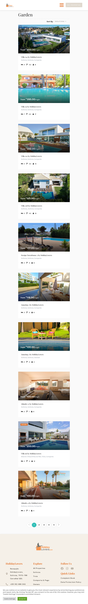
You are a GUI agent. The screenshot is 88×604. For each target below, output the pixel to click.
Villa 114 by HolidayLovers (31, 57)
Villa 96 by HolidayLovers (31, 453)
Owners (36, 584)
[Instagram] (67, 568)
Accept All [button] (22, 599)
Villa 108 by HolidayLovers (31, 206)
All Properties (39, 568)
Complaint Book (68, 578)
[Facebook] (62, 568)
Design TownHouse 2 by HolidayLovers (36, 255)
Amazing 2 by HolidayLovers (32, 354)
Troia (35, 576)
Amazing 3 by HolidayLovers (32, 305)
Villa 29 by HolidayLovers (31, 107)
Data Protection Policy (71, 582)
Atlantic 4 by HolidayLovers (32, 503)
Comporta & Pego (41, 580)
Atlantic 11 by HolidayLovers (32, 404)
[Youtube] (72, 568)
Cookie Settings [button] (9, 599)
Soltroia (36, 572)
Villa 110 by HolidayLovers (31, 156)
